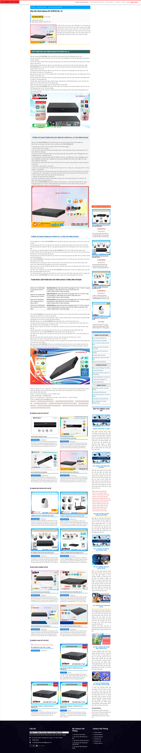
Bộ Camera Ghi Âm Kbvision (99, 392)
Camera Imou (97, 739)
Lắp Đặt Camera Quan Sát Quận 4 (46, 401)
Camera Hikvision (98, 736)
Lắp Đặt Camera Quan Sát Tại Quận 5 (65, 401)
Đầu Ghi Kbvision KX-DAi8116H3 (68, 438)
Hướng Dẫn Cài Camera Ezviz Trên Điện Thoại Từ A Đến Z (63, 403)
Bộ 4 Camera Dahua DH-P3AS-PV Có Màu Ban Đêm (101, 226)
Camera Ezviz (97, 741)
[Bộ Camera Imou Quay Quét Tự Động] (42, 644)
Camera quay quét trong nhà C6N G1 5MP (42, 515)
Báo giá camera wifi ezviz (99, 355)
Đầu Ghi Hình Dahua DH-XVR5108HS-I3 (41, 626)
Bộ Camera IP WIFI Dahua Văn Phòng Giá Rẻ (42, 552)
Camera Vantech (98, 743)
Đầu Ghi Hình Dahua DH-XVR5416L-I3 (46, 11)
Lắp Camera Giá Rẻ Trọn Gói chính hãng (101, 395)
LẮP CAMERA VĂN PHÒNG (10, 2)
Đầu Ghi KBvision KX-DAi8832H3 (39, 472)
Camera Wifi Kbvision (98, 370)
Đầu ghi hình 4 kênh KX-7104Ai (39, 436)
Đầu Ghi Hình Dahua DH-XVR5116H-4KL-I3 (70, 626)
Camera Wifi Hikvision (98, 382)
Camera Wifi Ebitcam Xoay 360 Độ (101, 377)
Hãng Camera (109, 2)
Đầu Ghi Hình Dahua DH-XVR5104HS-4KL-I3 (71, 592)
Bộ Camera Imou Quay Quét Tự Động (40, 647)
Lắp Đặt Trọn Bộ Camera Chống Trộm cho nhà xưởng (75, 405)
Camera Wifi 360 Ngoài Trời (99, 379)
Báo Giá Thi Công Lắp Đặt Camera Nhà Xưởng (101, 514)
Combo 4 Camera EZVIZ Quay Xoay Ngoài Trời (72, 516)
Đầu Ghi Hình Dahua (42, 7)
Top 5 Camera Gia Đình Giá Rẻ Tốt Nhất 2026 (101, 549)
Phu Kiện (117, 2)
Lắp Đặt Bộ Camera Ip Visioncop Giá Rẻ (101, 389)
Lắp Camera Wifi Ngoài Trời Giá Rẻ (101, 367)
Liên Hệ (123, 2)
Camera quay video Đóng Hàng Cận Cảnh (100, 347)
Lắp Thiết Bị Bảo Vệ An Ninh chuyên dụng (99, 402)
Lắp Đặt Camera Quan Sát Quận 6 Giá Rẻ (101, 567)
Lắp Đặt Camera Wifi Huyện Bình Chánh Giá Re (101, 647)
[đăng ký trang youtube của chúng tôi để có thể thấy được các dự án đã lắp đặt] (36, 745)
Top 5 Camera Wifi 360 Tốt (99, 338)
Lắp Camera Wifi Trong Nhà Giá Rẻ (101, 606)
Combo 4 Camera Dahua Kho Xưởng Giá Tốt (71, 552)
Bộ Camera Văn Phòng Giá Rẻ (81, 740)
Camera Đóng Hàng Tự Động (101, 428)
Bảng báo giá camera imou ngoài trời (101, 358)
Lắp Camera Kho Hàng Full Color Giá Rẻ (40, 407)
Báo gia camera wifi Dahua (99, 361)
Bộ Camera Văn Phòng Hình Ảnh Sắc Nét (80, 743)
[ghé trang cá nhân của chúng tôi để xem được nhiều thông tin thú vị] (33, 745)
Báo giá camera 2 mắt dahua (100, 340)
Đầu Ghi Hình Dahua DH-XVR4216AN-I (40, 592)
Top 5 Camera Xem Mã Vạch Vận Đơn (101, 343)
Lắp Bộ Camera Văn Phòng (97, 2)
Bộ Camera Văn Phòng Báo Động (79, 747)
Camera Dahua (98, 732)
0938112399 (133, 2)
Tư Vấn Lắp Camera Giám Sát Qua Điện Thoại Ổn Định (101, 683)
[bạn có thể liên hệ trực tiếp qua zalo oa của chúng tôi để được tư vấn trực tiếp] (31, 745)
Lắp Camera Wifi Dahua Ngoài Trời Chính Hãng (101, 373)
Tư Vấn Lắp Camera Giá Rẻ (40, 403)
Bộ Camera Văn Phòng (79, 734)
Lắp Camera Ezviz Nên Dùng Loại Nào (101, 466)
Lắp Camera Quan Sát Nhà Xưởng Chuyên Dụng (49, 405)
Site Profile (41, 745)
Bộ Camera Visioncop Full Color (100, 398)
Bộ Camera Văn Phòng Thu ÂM (79, 737)
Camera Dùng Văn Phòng (81, 2)
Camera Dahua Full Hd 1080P (55, 7)
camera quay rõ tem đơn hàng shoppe (100, 351)
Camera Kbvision (98, 734)
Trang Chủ (33, 7)
